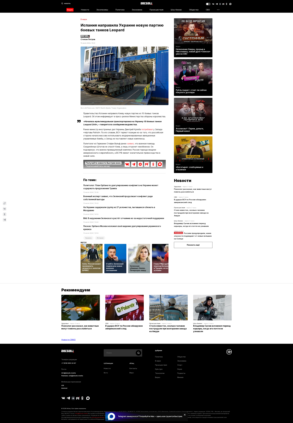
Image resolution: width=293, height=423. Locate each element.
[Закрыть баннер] (185, 415)
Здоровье (177, 186)
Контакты (133, 368)
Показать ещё (193, 245)
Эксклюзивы (102, 10)
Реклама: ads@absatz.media (72, 376)
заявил (130, 143)
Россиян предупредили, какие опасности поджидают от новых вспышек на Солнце (193, 236)
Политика (119, 10)
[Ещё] (218, 9)
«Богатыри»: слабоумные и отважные (189, 168)
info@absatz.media (68, 373)
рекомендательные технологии (101, 417)
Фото (106, 373)
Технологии (159, 373)
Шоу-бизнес (176, 10)
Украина (88, 238)
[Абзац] (146, 3)
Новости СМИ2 (68, 339)
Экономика (137, 10)
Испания (100, 238)
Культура (158, 369)
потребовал (147, 129)
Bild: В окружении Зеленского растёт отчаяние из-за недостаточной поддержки (123, 218)
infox (84, 242)
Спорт (179, 365)
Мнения (180, 377)
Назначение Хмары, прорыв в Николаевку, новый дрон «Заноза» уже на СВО (193, 51)
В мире (84, 19)
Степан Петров (88, 39)
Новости (85, 10)
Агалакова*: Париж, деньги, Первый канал (190, 130)
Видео (70, 10)
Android (64, 388)
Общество (194, 10)
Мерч (131, 373)
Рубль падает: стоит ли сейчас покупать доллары (191, 91)
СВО (208, 10)
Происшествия (156, 10)
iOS (62, 385)
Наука (179, 369)
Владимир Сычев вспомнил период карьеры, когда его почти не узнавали (212, 329)
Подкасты (181, 373)
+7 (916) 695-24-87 (68, 363)
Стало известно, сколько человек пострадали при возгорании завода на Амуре (191, 213)
